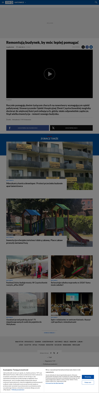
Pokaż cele (88, 382)
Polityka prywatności (18, 389)
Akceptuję (88, 377)
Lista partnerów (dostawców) (54, 383)
